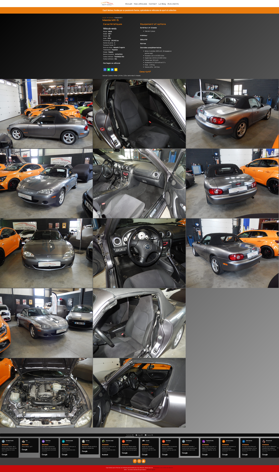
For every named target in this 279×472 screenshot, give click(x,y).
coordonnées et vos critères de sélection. (163, 467)
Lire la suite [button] (4, 451)
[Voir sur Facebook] (103, 441)
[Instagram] (139, 461)
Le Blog (162, 4)
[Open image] (46, 113)
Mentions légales (151, 469)
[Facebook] (135, 461)
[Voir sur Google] (3, 441)
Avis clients (173, 4)
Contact (153, 4)
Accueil (128, 4)
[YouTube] (143, 461)
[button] (105, 69)
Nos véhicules (140, 4)
